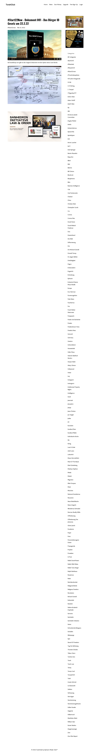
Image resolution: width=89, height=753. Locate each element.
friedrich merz (72, 330)
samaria (70, 613)
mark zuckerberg (72, 465)
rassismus (71, 575)
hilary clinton (72, 365)
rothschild (71, 600)
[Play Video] (9, 59)
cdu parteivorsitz (73, 193)
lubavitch (70, 454)
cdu (69, 189)
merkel (70, 476)
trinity (69, 667)
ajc (68, 107)
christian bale (72, 204)
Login (81, 4)
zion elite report (72, 736)
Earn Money (57, 4)
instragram (71, 383)
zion (69, 732)
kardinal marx (72, 429)
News (50, 4)
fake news (71, 299)
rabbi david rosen (73, 560)
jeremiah (70, 400)
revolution (71, 593)
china (69, 200)
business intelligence (74, 186)
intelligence (71, 393)
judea (69, 418)
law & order (71, 447)
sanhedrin (71, 617)
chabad (70, 196)
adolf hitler (71, 104)
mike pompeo (72, 483)
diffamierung (72, 242)
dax (69, 231)
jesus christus (71, 411)
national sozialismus (74, 494)
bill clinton (71, 171)
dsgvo (69, 264)
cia (69, 211)
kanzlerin (70, 425)
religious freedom (73, 589)
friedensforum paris (73, 327)
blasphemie (71, 178)
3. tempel (70, 89)
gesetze (70, 341)
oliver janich (71, 525)
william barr (71, 722)
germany (70, 337)
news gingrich (72, 505)
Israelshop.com (14, 62)
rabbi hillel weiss (73, 564)
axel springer (71, 150)
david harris (71, 222)
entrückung (71, 275)
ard (69, 139)
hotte (69, 372)
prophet (70, 550)
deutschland (71, 235)
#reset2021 (71, 68)
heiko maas (71, 352)
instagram (71, 380)
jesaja (69, 407)
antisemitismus (72, 128)
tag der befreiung (73, 646)
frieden (70, 323)
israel (69, 397)
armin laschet (72, 142)
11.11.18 (69, 82)
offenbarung (71, 516)
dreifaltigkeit (71, 260)
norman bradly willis (74, 512)
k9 (68, 422)
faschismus (71, 303)
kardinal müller (72, 433)
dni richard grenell (73, 249)
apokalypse (71, 135)
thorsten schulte (73, 649)
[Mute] (54, 59)
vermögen (71, 696)
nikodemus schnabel (74, 508)
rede (69, 578)
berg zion (70, 157)
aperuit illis (71, 132)
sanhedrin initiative (73, 621)
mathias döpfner (73, 469)
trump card (71, 671)
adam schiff (71, 100)
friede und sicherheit (74, 319)
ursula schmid (72, 682)
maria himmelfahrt (73, 458)
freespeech (71, 316)
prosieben (70, 553)
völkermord (71, 714)
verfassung (71, 693)
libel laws (71, 451)
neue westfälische (73, 501)
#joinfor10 (71, 60)
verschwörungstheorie (74, 704)
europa (70, 288)
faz (69, 306)
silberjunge (71, 635)
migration (70, 480)
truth (69, 678)
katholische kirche (73, 436)
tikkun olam (71, 653)
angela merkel (72, 121)
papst (69, 533)
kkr (69, 440)
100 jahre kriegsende (74, 79)
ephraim (70, 278)
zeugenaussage (72, 729)
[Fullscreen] (60, 59)
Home (45, 4)
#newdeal (71, 64)
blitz (69, 182)
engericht (70, 271)
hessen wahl (71, 362)
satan (69, 624)
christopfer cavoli (73, 207)
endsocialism (71, 268)
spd (69, 639)
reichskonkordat (72, 582)
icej (69, 376)
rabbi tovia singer (73, 568)
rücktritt (70, 604)
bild (69, 164)
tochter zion (71, 657)
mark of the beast (73, 462)
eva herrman (72, 292)
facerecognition (72, 295)
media (69, 472)
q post (70, 557)
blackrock (70, 175)
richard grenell (72, 596)
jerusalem (70, 404)
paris (69, 536)
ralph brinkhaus (72, 571)
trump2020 (71, 675)
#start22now (12, 27)
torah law (71, 664)
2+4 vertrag (71, 86)
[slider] (33, 59)
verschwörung (72, 700)
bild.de (70, 168)
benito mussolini (72, 153)
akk (69, 111)
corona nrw (71, 218)
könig (69, 444)
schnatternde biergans (74, 628)
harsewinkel (71, 348)
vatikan (70, 689)
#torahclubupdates (73, 75)
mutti (69, 487)
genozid (70, 334)
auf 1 (69, 146)
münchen (70, 490)
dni (69, 246)
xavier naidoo (72, 725)
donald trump (72, 253)
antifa (69, 124)
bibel (69, 160)
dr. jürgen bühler (72, 257)
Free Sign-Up (74, 4)
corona (70, 215)
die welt (70, 239)
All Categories (72, 57)
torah (69, 660)
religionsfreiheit (72, 586)
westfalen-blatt (72, 718)
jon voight (71, 415)
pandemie (71, 529)
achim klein (71, 97)
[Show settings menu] (57, 59)
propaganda (71, 546)
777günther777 (72, 93)
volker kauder (72, 707)
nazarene (70, 498)
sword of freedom (73, 642)
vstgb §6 (70, 711)
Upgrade (65, 4)
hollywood (71, 369)
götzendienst (72, 345)
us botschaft (71, 686)
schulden (70, 631)
